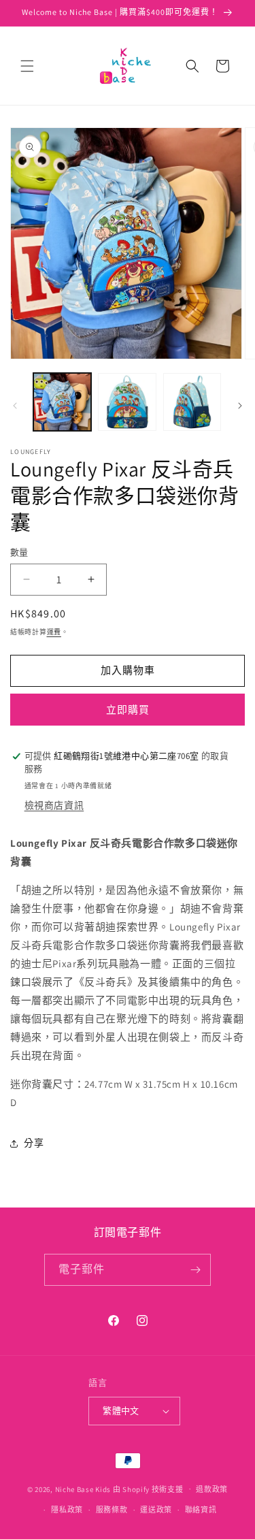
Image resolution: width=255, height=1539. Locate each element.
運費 (54, 632)
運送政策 (156, 1509)
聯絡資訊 (201, 1509)
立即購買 (128, 709)
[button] (27, 66)
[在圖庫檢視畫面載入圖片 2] (127, 402)
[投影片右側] (240, 406)
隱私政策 (67, 1509)
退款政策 (212, 1489)
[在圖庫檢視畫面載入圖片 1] (62, 402)
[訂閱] (195, 1270)
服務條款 (112, 1509)
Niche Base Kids (83, 1488)
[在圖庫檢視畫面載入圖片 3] (192, 402)
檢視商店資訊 (54, 805)
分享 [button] (34, 1143)
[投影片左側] (15, 406)
